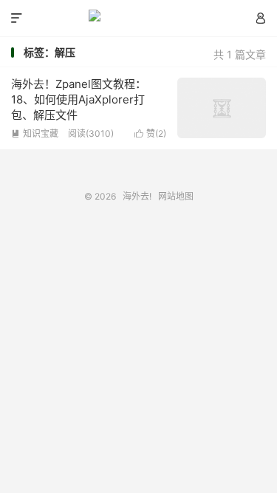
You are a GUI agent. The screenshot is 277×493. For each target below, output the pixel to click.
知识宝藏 (34, 133)
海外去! (138, 18)
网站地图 (176, 196)
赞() (150, 133)
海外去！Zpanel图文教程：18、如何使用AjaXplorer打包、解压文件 (78, 99)
